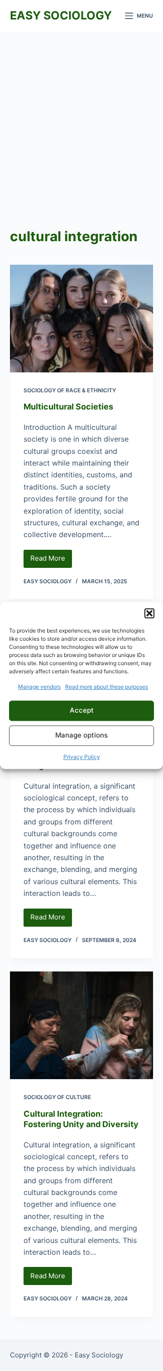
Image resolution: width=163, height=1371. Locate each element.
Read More (51, 560)
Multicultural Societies (68, 406)
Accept (82, 710)
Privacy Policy (81, 756)
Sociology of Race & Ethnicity (70, 390)
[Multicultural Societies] (81, 318)
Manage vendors (39, 686)
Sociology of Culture (57, 1097)
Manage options (81, 735)
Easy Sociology (61, 15)
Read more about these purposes (106, 686)
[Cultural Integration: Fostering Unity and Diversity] (81, 1025)
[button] (149, 613)
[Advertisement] (81, 117)
